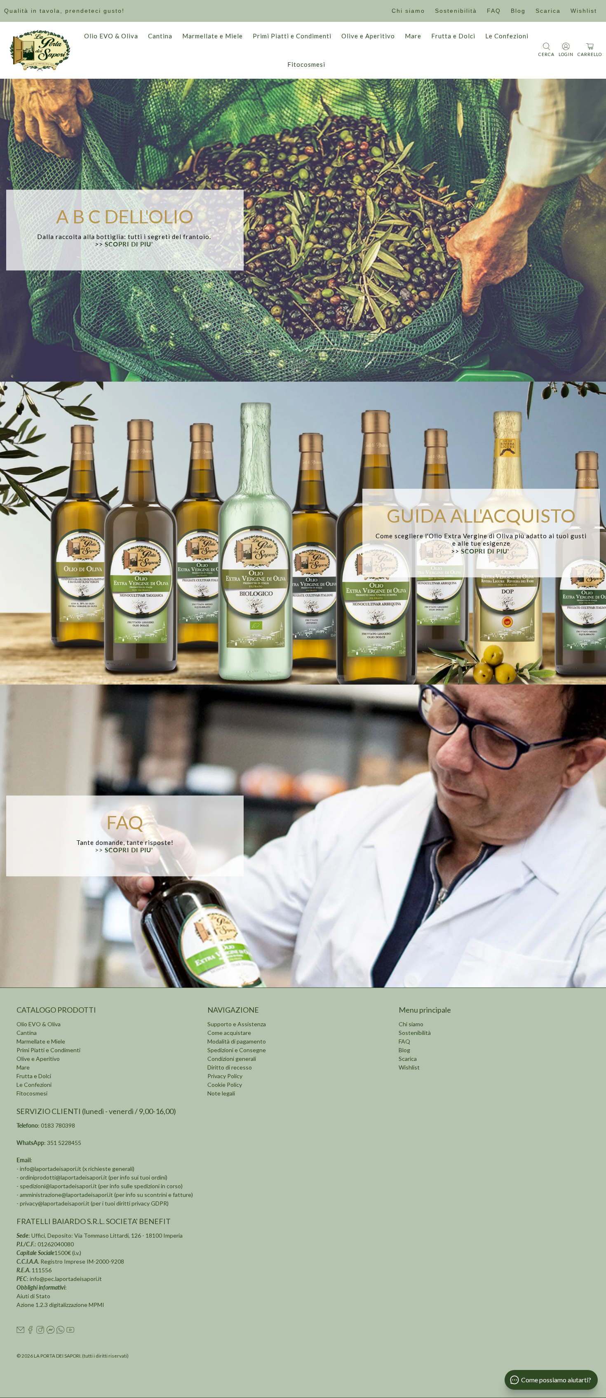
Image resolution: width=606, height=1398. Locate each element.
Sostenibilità (456, 10)
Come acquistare (229, 1032)
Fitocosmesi (306, 64)
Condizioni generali (231, 1058)
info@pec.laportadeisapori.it (66, 1278)
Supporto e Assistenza (236, 1023)
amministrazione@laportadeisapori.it (66, 1194)
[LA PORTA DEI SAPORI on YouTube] (70, 1331)
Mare (413, 36)
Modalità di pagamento (236, 1041)
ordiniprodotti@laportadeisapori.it (63, 1177)
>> (125, 850)
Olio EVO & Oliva (111, 36)
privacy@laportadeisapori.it (54, 1203)
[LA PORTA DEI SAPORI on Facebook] (30, 1331)
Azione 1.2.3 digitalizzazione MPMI (60, 1304)
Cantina (160, 36)
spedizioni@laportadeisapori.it (58, 1185)
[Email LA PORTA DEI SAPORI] (20, 1331)
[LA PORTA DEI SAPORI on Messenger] (50, 1331)
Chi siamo (408, 10)
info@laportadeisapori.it (50, 1168)
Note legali (221, 1093)
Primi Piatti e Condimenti (292, 36)
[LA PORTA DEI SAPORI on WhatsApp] (60, 1331)
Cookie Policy (224, 1084)
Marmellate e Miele (212, 36)
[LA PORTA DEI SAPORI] (40, 50)
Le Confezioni (506, 36)
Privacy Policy (224, 1075)
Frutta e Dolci (453, 36)
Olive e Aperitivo (368, 36)
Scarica (548, 10)
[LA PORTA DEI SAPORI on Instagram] (40, 1331)
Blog (518, 10)
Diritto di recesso (229, 1067)
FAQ (494, 10)
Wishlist (584, 10)
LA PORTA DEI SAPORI (57, 1355)
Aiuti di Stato (33, 1295)
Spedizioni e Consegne (236, 1049)
